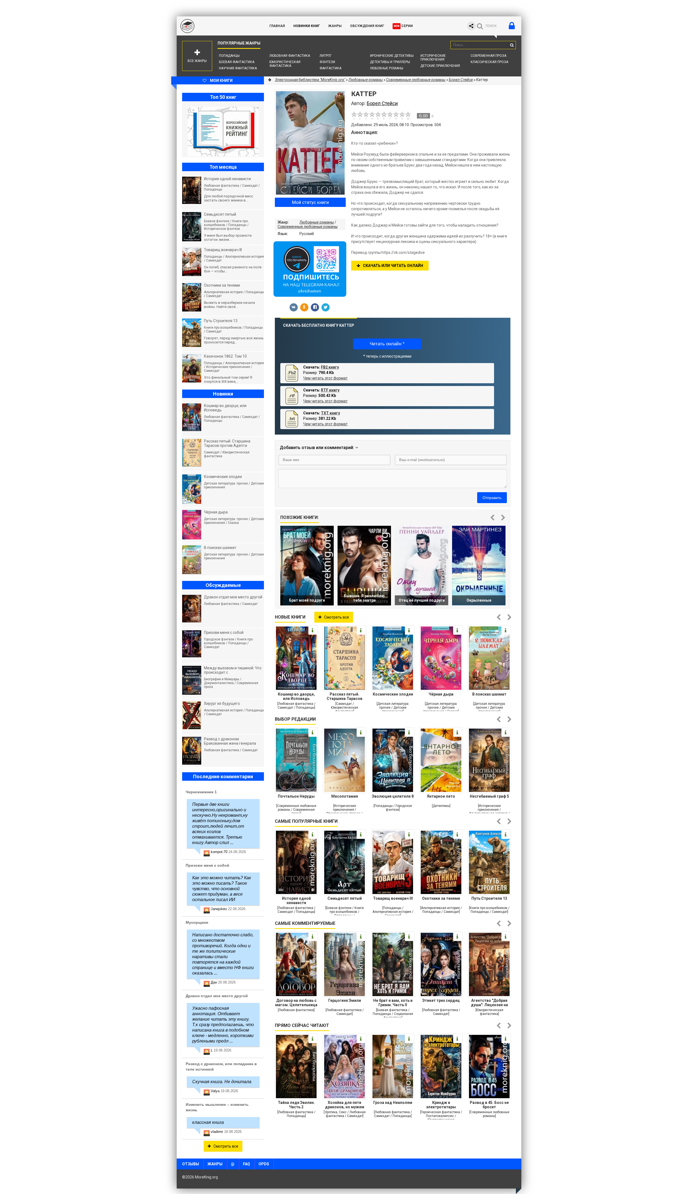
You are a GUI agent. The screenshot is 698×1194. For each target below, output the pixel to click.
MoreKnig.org (217, 25)
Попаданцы (229, 56)
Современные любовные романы (308, 226)
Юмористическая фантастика (284, 64)
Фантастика (330, 68)
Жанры (335, 26)
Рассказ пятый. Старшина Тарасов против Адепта (344, 696)
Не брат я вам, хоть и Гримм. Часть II (393, 1002)
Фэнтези (327, 62)
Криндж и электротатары (441, 1104)
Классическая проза (489, 62)
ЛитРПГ (326, 56)
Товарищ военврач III (393, 898)
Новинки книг (306, 26)
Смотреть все (336, 617)
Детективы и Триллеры (390, 62)
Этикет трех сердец (441, 1000)
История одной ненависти (296, 900)
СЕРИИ (403, 26)
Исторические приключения (433, 57)
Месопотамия (344, 796)
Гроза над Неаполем (392, 1102)
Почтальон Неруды (296, 796)
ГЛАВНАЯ (277, 26)
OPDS (263, 1164)
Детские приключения (440, 66)
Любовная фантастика (289, 56)
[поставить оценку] (357, 115)
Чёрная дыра (441, 694)
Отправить (492, 497)
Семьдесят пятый (344, 898)
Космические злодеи (393, 694)
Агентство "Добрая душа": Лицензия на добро (489, 1002)
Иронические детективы (392, 56)
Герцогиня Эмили (344, 1000)
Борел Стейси (461, 80)
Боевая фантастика (236, 62)
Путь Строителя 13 (489, 898)
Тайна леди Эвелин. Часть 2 (296, 1104)
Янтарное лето (441, 796)
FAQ (246, 1164)
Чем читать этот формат (325, 378)
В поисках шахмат (489, 694)
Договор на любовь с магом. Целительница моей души (296, 1002)
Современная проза (488, 56)
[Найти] (512, 45)
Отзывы (190, 1164)
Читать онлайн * (387, 343)
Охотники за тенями (441, 898)
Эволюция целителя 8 (393, 796)
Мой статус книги (310, 202)
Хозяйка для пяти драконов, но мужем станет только (344, 1104)
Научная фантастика (238, 68)
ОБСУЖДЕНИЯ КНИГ (367, 26)
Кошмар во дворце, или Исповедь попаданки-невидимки (296, 696)
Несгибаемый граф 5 (489, 796)
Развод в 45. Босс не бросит (489, 1104)
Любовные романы (386, 68)
